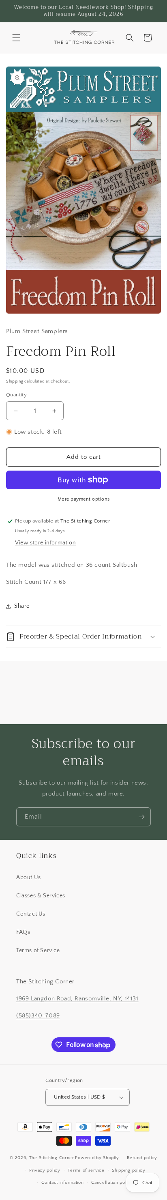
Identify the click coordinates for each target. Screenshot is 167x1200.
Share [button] (22, 606)
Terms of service (86, 1170)
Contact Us (30, 914)
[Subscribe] (141, 816)
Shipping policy (129, 1170)
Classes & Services (40, 895)
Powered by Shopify (97, 1157)
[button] (16, 38)
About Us (28, 877)
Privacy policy (44, 1170)
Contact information (62, 1182)
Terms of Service (38, 950)
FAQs (23, 932)
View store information (45, 543)
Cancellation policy (112, 1182)
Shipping (15, 381)
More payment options (84, 499)
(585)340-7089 (38, 1015)
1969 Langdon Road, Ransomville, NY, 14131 (77, 998)
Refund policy (142, 1157)
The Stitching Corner (51, 1157)
